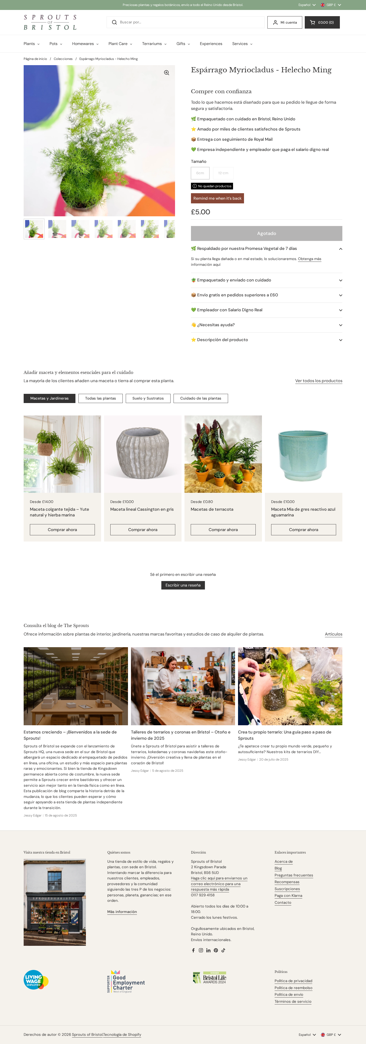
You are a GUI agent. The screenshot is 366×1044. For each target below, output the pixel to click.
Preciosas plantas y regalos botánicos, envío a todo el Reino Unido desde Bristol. (183, 4)
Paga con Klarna (288, 895)
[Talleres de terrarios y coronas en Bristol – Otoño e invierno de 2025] (183, 686)
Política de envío (289, 994)
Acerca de (284, 861)
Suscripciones (287, 888)
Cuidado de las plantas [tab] (200, 398)
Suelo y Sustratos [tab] (148, 398)
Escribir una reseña (183, 585)
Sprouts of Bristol (87, 1034)
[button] (266, 248)
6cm (200, 173)
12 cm (223, 173)
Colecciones (63, 59)
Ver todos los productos (318, 380)
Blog (278, 868)
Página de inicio (35, 59)
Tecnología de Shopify (122, 1034)
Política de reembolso (293, 987)
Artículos (333, 634)
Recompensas (287, 881)
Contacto (283, 902)
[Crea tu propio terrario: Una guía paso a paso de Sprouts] (290, 686)
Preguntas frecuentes (294, 875)
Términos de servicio (293, 1001)
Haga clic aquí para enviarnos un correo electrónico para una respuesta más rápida (219, 884)
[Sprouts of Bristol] (50, 22)
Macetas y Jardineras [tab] (49, 398)
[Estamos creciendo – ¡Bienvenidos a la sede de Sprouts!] (76, 686)
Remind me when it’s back (217, 198)
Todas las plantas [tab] (100, 398)
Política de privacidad (293, 980)
